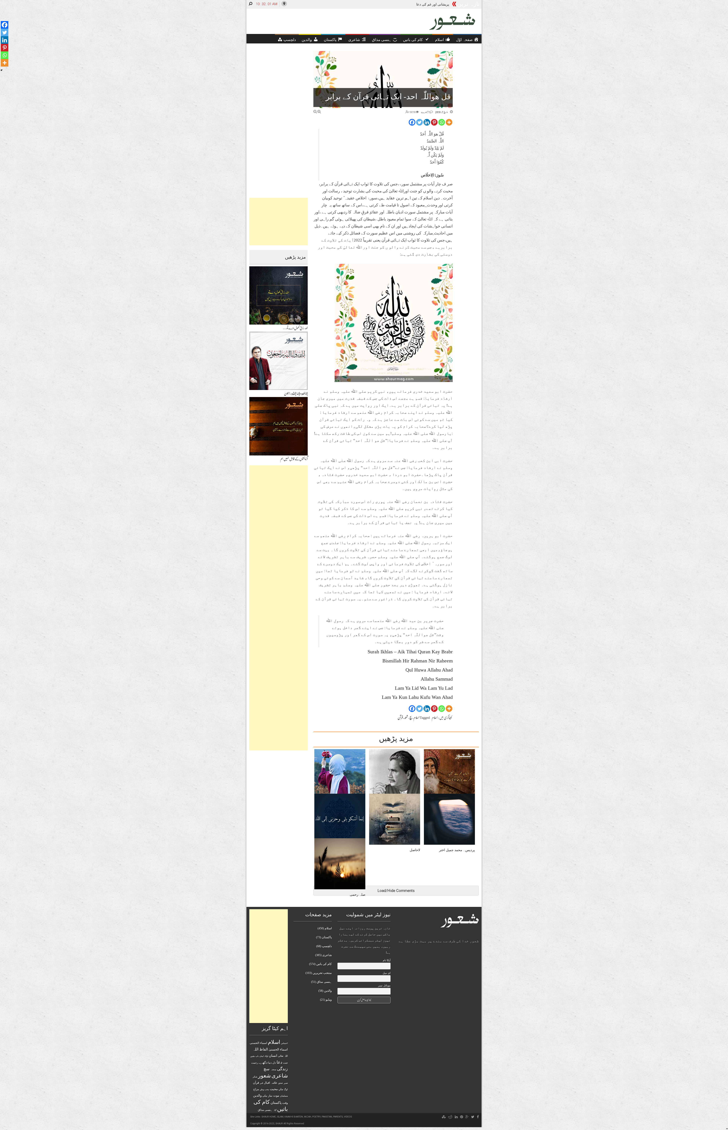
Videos (348, 1116)
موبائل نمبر (384, 985)
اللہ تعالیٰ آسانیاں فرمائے (431, 4)
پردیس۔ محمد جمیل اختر (457, 850)
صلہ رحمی (357, 894)
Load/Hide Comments (396, 890)
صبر (286, 1083)
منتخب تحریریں (322, 972)
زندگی (282, 1068)
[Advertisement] (278, 221)
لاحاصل (415, 850)
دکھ (265, 1062)
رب (260, 1063)
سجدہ (273, 1069)
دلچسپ (327, 946)
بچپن (252, 1056)
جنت (285, 1062)
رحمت (254, 1063)
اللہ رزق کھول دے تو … (295, 327)
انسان (273, 1056)
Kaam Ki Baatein (294, 1116)
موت (276, 1095)
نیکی (264, 1095)
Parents (338, 1116)
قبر (261, 1083)
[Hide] (1, 70)
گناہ (274, 1110)
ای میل (387, 973)
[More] (449, 122)
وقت (285, 1102)
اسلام (435, 717)
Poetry (316, 1116)
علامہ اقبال (270, 1082)
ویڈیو (329, 999)
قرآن (400, 717)
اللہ (256, 1049)
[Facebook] (412, 122)
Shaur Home (268, 1116)
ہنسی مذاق (265, 1109)
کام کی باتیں (324, 964)
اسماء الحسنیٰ (278, 1049)
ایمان (261, 1056)
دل (274, 1062)
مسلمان (284, 1096)
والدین (257, 1095)
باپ (257, 1056)
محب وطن (264, 1089)
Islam (280, 1116)
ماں (280, 1089)
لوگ (286, 1089)
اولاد (266, 1056)
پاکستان (276, 1103)
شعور (406, 717)
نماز (270, 1095)
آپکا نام (387, 960)
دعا (279, 1062)
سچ (411, 717)
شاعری (279, 1076)
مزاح (256, 1089)
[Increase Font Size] (319, 111)
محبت (274, 1089)
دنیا (270, 1062)
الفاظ (263, 1049)
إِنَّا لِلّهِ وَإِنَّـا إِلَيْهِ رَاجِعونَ (296, 393)
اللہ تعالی (283, 1056)
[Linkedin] (427, 122)
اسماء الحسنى (258, 1042)
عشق (280, 1083)
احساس (284, 1043)
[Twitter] (419, 122)
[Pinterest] (434, 122)
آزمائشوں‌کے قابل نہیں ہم (294, 458)
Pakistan (327, 1116)
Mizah (307, 1116)
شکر (255, 1076)
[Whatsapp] (441, 122)
